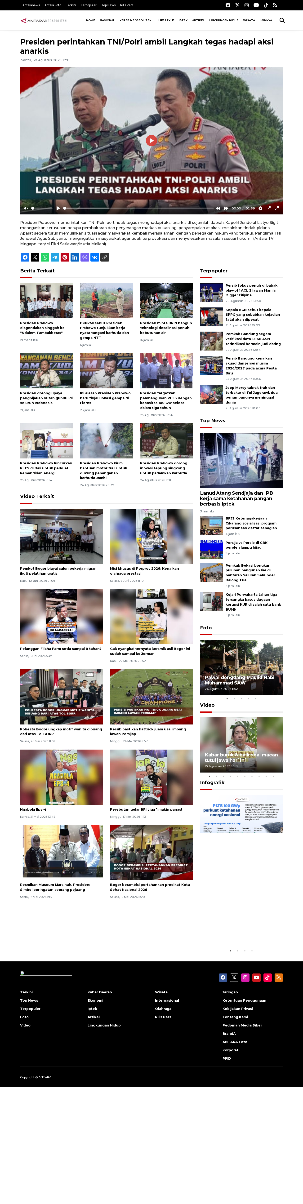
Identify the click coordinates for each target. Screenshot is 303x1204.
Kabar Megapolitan (136, 20)
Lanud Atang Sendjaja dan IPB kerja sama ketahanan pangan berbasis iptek (236, 498)
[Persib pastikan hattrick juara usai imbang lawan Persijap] (151, 696)
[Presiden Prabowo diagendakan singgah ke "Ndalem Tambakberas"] (46, 300)
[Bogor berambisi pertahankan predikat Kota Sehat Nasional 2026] (151, 852)
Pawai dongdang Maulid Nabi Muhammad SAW (240, 680)
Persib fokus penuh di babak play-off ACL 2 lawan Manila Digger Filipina (251, 290)
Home (90, 20)
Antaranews (31, 5)
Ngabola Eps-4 (33, 809)
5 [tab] (255, 698)
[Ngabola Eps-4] (61, 776)
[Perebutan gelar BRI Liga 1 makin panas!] (151, 776)
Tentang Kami (235, 1017)
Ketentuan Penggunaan (244, 1000)
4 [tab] (248, 698)
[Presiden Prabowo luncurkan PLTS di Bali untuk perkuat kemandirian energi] (46, 440)
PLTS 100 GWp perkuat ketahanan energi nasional (237, 931)
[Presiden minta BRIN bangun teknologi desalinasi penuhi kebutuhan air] (166, 300)
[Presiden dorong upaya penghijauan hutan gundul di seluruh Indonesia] (46, 370)
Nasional (107, 20)
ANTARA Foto (235, 1042)
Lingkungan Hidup (223, 20)
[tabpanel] (241, 667)
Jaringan (230, 992)
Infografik (212, 782)
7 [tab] (252, 776)
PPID (227, 1058)
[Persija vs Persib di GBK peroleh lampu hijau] (211, 549)
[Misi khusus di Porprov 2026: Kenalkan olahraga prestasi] (151, 536)
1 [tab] (227, 698)
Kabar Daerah (100, 992)
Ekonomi (95, 1000)
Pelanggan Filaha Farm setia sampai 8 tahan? (61, 649)
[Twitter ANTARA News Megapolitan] (237, 5)
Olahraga (163, 1009)
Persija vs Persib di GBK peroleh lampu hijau (246, 545)
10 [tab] (273, 776)
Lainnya (266, 20)
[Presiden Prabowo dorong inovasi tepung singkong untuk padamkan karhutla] (166, 440)
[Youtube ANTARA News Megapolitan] (256, 5)
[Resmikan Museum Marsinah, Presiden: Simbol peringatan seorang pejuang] (61, 852)
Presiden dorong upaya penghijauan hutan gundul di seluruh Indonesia (46, 398)
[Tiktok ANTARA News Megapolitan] (266, 5)
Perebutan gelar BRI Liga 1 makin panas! (146, 809)
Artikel (198, 20)
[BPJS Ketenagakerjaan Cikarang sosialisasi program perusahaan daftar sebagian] (211, 525)
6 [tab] (245, 776)
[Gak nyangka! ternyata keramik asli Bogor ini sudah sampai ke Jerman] (151, 616)
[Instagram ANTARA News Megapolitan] (247, 5)
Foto (206, 628)
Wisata (249, 20)
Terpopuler (89, 5)
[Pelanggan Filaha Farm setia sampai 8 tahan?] (61, 616)
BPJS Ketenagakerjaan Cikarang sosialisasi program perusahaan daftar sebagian (251, 523)
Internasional (167, 1000)
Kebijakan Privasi (238, 1009)
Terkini (71, 5)
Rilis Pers (126, 5)
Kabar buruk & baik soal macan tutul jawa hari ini (241, 757)
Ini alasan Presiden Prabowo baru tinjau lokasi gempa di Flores (105, 398)
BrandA (229, 1033)
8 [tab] (259, 776)
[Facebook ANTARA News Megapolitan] (228, 5)
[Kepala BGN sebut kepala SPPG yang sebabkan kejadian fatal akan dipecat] (211, 316)
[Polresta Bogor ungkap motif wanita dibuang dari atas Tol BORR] (61, 696)
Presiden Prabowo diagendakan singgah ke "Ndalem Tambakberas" (42, 328)
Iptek (183, 20)
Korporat (230, 1050)
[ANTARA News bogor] (43, 20)
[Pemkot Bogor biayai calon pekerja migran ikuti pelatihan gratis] (61, 536)
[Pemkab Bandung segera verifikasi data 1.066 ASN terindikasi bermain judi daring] (211, 341)
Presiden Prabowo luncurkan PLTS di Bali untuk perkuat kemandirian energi (46, 468)
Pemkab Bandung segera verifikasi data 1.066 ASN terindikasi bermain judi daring (253, 339)
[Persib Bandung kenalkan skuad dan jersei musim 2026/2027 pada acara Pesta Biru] (211, 365)
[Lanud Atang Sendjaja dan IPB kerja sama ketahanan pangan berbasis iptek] (241, 460)
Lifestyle (166, 20)
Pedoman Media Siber (242, 1025)
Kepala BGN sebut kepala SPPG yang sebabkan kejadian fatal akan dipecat (253, 315)
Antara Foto (53, 5)
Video (207, 705)
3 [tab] (241, 698)
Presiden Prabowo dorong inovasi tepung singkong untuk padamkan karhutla (163, 468)
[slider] (42, 208)
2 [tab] (234, 698)
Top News (108, 5)
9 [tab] (266, 776)
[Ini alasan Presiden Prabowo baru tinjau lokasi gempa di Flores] (106, 370)
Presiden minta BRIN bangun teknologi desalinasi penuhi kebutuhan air (166, 328)
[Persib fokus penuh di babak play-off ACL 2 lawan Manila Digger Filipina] (211, 292)
